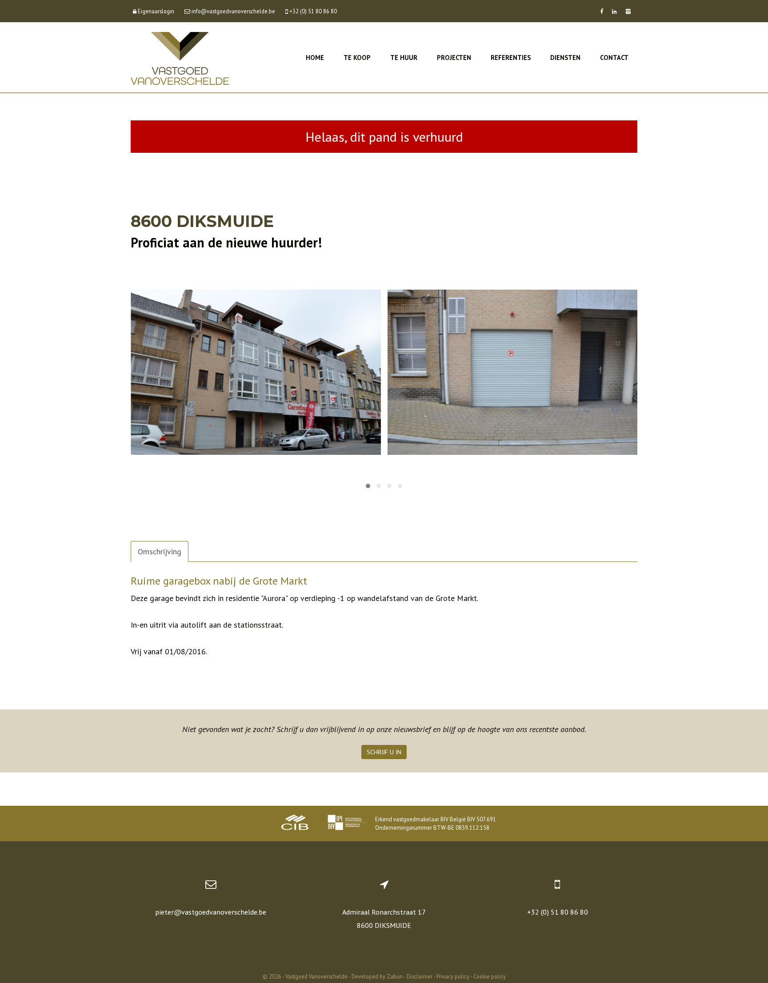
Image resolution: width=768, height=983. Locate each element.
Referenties (511, 57)
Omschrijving (159, 551)
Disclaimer (419, 976)
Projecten (454, 57)
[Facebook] (601, 11)
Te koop (357, 57)
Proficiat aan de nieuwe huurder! (226, 242)
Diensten (565, 57)
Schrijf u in (384, 752)
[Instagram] (628, 11)
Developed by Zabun (377, 976)
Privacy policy (452, 976)
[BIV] (346, 823)
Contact (614, 57)
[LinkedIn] (614, 11)
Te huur (403, 57)
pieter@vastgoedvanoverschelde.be (210, 911)
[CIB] (295, 823)
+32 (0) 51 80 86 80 (557, 911)
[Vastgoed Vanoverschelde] (180, 57)
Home (315, 57)
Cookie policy (489, 976)
